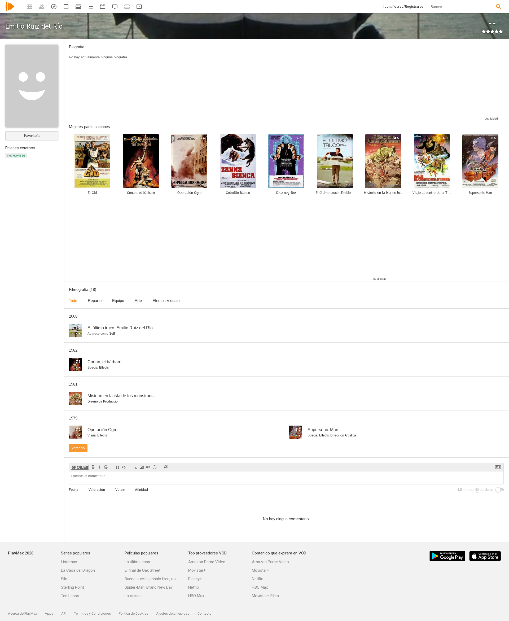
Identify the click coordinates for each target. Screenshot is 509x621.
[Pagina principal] (9, 10)
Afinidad (141, 490)
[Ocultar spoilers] (80, 467)
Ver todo (78, 448)
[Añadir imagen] (142, 467)
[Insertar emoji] (154, 467)
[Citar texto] (117, 467)
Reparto (95, 300)
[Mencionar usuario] (166, 467)
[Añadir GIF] (148, 467)
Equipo (118, 300)
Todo (73, 300)
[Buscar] (499, 7)
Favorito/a (32, 136)
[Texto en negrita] (93, 467)
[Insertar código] (124, 467)
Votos (120, 490)
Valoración (97, 490)
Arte (138, 300)
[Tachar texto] (106, 467)
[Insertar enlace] (135, 467)
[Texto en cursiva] (99, 467)
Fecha (73, 490)
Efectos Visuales (167, 300)
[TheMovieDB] (17, 159)
